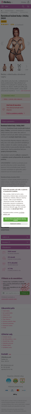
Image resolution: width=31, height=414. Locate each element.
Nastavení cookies (15, 223)
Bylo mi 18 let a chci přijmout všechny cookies (15, 219)
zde (16, 207)
